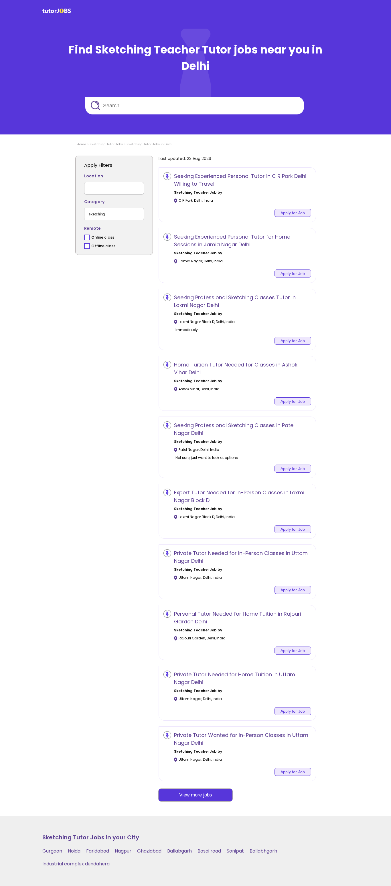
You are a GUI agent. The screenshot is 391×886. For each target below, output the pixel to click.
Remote (92, 228)
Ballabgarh (179, 851)
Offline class (103, 246)
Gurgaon (52, 851)
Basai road (209, 851)
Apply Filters (98, 165)
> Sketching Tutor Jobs (104, 144)
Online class (102, 237)
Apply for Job (293, 213)
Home (81, 144)
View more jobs (195, 795)
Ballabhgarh (263, 851)
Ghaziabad (149, 851)
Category (94, 202)
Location (93, 176)
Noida (74, 851)
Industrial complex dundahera (76, 864)
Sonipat (235, 851)
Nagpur (123, 851)
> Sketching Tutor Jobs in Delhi (147, 144)
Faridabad (97, 851)
